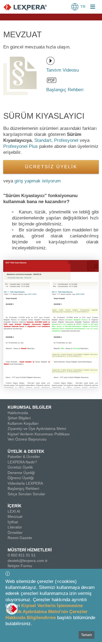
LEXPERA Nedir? (22, 462)
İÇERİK (14, 505)
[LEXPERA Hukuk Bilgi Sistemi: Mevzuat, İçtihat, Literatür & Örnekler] (30, 7)
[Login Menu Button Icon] (93, 7)
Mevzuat (15, 516)
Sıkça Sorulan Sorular (26, 494)
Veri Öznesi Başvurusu (27, 439)
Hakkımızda (18, 413)
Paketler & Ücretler (24, 456)
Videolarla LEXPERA (25, 483)
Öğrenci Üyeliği (21, 478)
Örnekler (15, 532)
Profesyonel (66, 140)
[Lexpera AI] (12, 609)
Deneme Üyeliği (21, 472)
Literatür (15, 527)
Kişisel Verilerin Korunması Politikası (39, 434)
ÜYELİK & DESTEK (26, 451)
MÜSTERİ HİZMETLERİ (30, 550)
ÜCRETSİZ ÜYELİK (51, 166)
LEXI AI (14, 511)
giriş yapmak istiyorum (37, 181)
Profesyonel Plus (20, 146)
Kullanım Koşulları (23, 423)
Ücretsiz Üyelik (20, 467)
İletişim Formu (20, 566)
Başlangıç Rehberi (23, 488)
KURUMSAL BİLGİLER (29, 407)
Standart (42, 140)
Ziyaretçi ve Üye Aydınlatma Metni (37, 428)
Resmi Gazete (20, 538)
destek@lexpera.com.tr (28, 560)
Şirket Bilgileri (19, 418)
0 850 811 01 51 (22, 555)
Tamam (86, 635)
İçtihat (13, 522)
